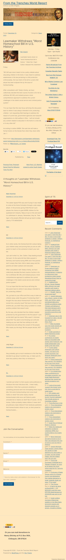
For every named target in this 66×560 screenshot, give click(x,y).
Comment (7, 442)
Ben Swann (24, 52)
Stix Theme (28, 553)
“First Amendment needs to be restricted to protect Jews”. (53, 407)
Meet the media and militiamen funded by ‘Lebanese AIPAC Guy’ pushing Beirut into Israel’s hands (53, 431)
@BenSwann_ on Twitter (18, 144)
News (40, 33)
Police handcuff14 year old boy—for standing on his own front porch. (53, 361)
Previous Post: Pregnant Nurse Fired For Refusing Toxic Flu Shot (11, 167)
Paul (28, 157)
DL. (7, 373)
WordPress (15, 553)
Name (5, 453)
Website (6, 469)
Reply (7, 227)
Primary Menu (8, 24)
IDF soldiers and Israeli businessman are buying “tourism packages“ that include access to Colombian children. (53, 397)
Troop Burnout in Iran (55, 403)
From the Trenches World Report (25, 3)
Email (5, 461)
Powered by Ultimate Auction (58, 559)
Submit (60, 222)
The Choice (54, 484)
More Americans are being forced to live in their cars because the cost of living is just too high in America (53, 440)
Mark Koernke (11, 194)
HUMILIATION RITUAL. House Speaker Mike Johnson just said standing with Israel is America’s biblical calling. (52, 248)
